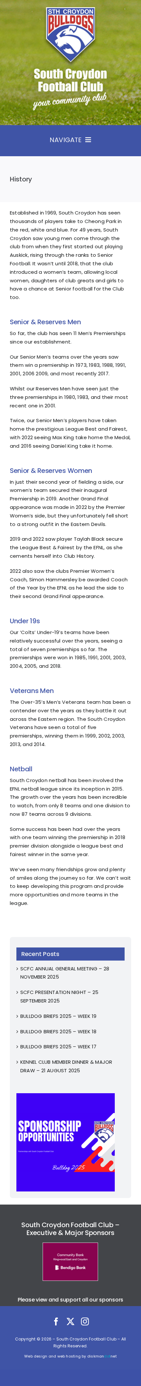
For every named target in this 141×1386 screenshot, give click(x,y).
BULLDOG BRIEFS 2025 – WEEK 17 (58, 1046)
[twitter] (70, 1321)
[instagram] (85, 1321)
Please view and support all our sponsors (70, 1299)
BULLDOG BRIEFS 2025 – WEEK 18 (58, 1031)
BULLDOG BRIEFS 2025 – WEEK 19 (58, 1016)
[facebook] (56, 1321)
